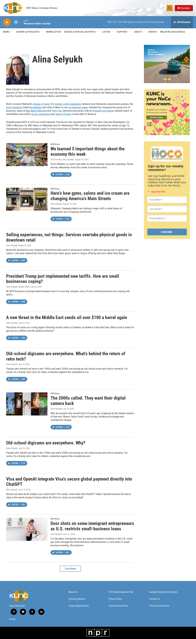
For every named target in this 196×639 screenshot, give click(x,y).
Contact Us (154, 599)
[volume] (16, 22)
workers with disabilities (68, 104)
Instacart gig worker (103, 110)
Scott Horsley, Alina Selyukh (62, 159)
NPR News (55, 144)
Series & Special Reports (80, 32)
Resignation (35, 107)
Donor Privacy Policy (118, 606)
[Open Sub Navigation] (12, 32)
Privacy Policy (115, 599)
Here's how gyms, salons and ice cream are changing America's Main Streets (90, 195)
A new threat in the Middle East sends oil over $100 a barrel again (66, 317)
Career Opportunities (79, 606)
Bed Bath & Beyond (36, 110)
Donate (185, 8)
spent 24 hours (63, 114)
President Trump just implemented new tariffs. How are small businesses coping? (62, 278)
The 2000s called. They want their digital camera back (88, 400)
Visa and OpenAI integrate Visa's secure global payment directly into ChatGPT (69, 481)
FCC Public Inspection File (121, 592)
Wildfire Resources (172, 32)
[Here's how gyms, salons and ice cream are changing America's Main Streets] (26, 199)
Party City (56, 110)
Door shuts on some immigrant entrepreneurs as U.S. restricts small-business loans (92, 526)
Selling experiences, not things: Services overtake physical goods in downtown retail (69, 237)
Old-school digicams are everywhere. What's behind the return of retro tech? (65, 356)
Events (152, 32)
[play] (6, 22)
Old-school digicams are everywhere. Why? (45, 442)
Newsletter (53, 32)
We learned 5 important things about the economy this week (87, 151)
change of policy (42, 104)
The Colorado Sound (159, 606)
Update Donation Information (163, 592)
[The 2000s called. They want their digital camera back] (26, 403)
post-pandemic (14, 107)
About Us (73, 592)
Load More (70, 568)
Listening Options (77, 599)
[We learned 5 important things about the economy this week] (26, 154)
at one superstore (40, 114)
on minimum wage (78, 107)
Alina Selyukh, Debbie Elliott (18, 287)
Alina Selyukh (56, 204)
